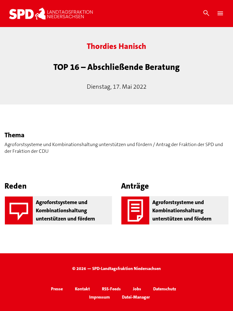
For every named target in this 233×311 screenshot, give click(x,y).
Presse (57, 289)
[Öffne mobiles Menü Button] (220, 13)
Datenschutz (164, 289)
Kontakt (82, 289)
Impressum (99, 297)
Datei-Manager (136, 297)
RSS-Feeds (111, 289)
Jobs (137, 289)
